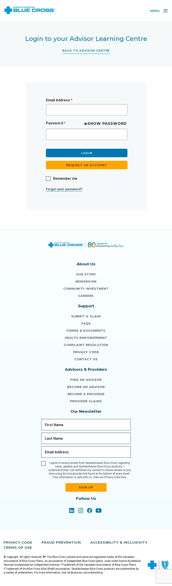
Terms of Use (18, 547)
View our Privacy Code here (109, 477)
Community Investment (85, 288)
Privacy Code (86, 352)
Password (55, 123)
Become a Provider (86, 394)
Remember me (65, 178)
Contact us (86, 359)
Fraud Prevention (61, 542)
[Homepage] (86, 245)
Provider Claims (86, 401)
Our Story (86, 274)
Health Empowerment (86, 337)
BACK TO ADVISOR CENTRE (86, 50)
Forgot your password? (64, 189)
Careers (86, 295)
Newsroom (85, 281)
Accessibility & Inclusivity (119, 542)
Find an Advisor (85, 379)
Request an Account (86, 165)
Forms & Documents (86, 330)
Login (86, 153)
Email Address (59, 100)
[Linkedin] (71, 511)
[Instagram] (80, 511)
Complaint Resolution (86, 345)
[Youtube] (98, 511)
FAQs (86, 323)
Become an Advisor (86, 387)
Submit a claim (86, 316)
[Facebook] (89, 511)
